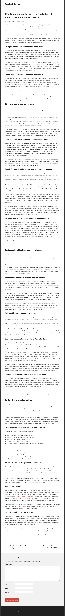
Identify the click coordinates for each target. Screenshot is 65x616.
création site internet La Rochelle (22, 496)
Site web (7, 592)
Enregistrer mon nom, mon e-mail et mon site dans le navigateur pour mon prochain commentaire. (28, 595)
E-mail (7, 588)
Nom (6, 584)
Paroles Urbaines (12, 4)
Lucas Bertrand (10, 21)
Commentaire (8, 564)
